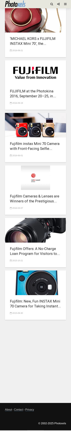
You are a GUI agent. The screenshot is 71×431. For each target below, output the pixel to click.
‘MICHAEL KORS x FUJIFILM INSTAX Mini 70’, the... (32, 41)
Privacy (29, 409)
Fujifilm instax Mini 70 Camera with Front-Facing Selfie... (35, 146)
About (8, 409)
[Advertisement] (35, 363)
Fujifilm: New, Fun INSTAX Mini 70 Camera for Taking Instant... (35, 303)
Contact (18, 409)
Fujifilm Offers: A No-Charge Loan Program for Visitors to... (35, 251)
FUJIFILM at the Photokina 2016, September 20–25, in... (33, 93)
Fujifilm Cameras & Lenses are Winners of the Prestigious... (34, 198)
